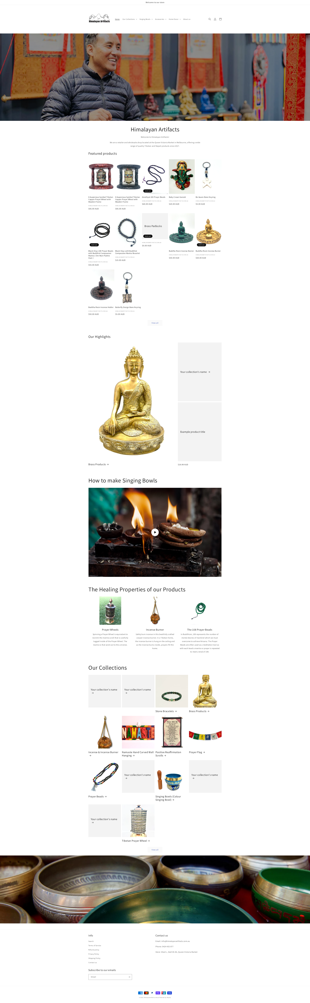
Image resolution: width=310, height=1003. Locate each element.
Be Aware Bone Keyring (205, 197)
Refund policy (93, 950)
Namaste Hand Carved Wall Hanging (138, 754)
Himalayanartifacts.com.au (151, 997)
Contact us (92, 962)
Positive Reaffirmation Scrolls (168, 754)
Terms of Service (94, 945)
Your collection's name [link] (193, 372)
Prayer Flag (195, 752)
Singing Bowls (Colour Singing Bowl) (168, 798)
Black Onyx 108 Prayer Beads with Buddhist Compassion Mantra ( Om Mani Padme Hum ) (100, 254)
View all (155, 323)
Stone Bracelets (164, 711)
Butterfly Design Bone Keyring (128, 307)
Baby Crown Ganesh (177, 197)
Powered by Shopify (165, 997)
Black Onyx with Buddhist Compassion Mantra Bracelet (127, 252)
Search (91, 941)
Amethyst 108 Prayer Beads (153, 197)
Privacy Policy (93, 954)
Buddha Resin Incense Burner (181, 251)
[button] (129, 19)
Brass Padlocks (153, 226)
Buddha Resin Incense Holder (100, 307)
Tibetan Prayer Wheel (134, 840)
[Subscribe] (129, 977)
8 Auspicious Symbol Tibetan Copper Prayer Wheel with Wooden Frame (100, 199)
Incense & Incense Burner (103, 752)
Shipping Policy (94, 958)
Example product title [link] (192, 431)
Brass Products (97, 464)
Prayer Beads (96, 796)
